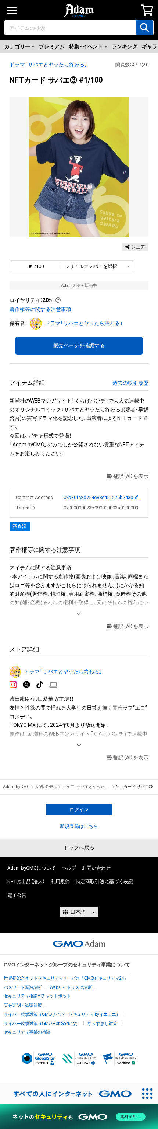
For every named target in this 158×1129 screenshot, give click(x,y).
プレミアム (52, 46)
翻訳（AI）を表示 (130, 476)
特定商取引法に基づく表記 (104, 881)
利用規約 (60, 881)
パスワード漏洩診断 (23, 987)
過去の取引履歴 (130, 383)
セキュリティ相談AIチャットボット (37, 996)
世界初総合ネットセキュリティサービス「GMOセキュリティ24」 (66, 978)
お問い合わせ (96, 868)
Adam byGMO (16, 786)
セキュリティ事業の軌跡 (27, 1032)
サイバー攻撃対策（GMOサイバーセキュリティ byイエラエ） (62, 1014)
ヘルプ (69, 868)
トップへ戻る (79, 847)
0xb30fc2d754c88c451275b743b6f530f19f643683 (103, 497)
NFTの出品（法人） (26, 881)
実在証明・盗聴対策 (23, 1005)
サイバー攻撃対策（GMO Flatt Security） (42, 1023)
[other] (53, 685)
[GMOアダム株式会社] (79, 943)
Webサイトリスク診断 (71, 987)
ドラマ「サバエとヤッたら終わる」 (48, 64)
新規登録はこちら (79, 826)
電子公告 (16, 895)
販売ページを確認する (79, 345)
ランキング (124, 46)
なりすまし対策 (102, 1023)
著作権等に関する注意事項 (40, 309)
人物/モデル (46, 786)
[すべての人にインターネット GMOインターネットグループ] (68, 1093)
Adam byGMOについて (31, 868)
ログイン (79, 809)
